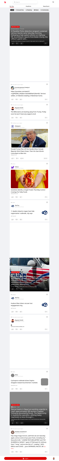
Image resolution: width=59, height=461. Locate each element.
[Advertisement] (29, 64)
